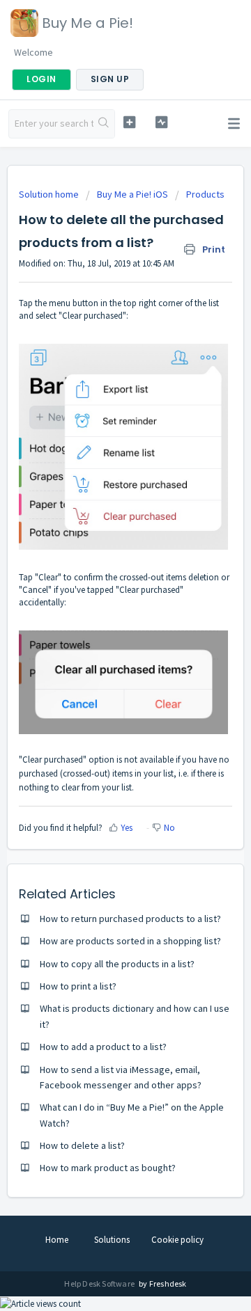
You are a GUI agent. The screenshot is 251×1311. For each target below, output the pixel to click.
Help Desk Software (100, 1283)
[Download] (100, 657)
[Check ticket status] (161, 122)
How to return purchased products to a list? (130, 918)
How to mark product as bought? (108, 1167)
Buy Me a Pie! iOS (132, 194)
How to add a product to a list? (103, 1046)
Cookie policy (177, 1240)
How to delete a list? (82, 1145)
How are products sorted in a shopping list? (130, 941)
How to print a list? (78, 986)
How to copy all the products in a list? (117, 964)
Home (56, 1240)
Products (205, 194)
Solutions (112, 1240)
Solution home (50, 194)
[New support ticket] (129, 122)
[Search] (103, 124)
